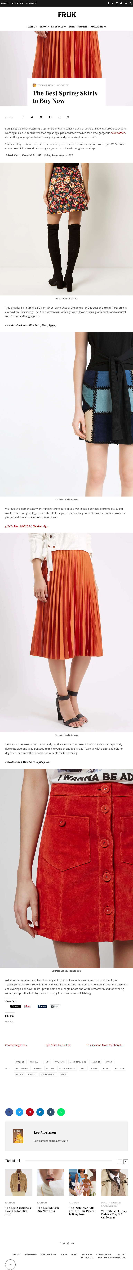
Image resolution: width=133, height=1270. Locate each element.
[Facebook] (108, 3)
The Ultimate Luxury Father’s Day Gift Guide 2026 (114, 1214)
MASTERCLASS (48, 1254)
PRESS (63, 1254)
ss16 (84, 1068)
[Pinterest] (121, 3)
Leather (96, 1062)
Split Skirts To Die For (58, 1045)
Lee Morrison (46, 85)
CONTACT (31, 3)
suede (107, 1068)
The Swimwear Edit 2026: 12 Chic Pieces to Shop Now (82, 1211)
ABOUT (5, 3)
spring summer (68, 1068)
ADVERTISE (17, 3)
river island (23, 1068)
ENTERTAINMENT (78, 26)
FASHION (32, 26)
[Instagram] (117, 3)
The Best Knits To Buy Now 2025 (48, 1209)
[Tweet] (32, 117)
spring (51, 1068)
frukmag (60, 1062)
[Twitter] (112, 3)
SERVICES (87, 1254)
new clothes (117, 133)
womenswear (49, 1075)
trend (20, 1075)
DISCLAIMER (87, 1258)
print (109, 1062)
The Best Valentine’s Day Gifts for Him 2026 (18, 1211)
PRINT (74, 1254)
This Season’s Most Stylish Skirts (104, 1045)
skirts (38, 1068)
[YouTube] (125, 3)
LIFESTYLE (57, 26)
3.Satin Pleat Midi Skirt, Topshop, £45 (26, 526)
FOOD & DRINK (109, 1206)
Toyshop (120, 1068)
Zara (64, 1075)
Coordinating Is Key (16, 1045)
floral (34, 1062)
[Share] (23, 117)
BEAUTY (44, 26)
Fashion (21, 1062)
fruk (47, 1062)
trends (32, 1075)
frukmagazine (79, 1062)
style (94, 1068)
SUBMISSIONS (104, 1254)
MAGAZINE (97, 26)
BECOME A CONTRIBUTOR (112, 1258)
